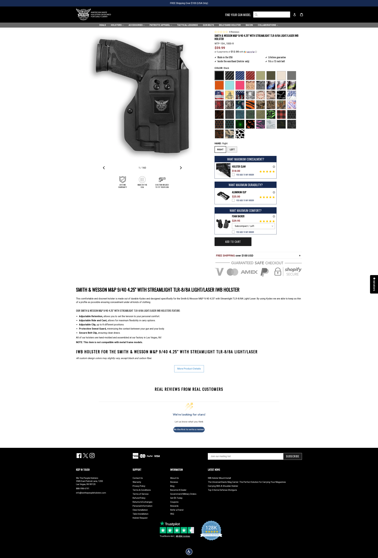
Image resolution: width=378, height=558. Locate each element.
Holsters (116, 25)
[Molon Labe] (250, 95)
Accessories (136, 25)
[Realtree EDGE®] (260, 104)
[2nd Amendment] (260, 85)
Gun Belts (208, 25)
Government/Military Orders (183, 494)
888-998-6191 (82, 488)
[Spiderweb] (240, 124)
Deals (102, 25)
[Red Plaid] (281, 114)
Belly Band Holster (230, 25)
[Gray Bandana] (291, 124)
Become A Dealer (178, 490)
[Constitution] (250, 85)
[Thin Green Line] (291, 85)
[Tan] (281, 75)
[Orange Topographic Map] (219, 114)
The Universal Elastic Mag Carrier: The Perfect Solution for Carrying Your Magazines (247, 482)
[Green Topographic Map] (250, 114)
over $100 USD (234, 255)
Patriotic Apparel (160, 25)
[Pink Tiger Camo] (260, 124)
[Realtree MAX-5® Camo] (271, 104)
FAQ (172, 514)
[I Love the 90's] (240, 104)
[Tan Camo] (271, 95)
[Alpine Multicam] (271, 124)
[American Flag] (219, 95)
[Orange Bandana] (219, 134)
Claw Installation (140, 510)
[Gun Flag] (240, 95)
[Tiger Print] (250, 104)
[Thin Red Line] (281, 85)
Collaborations (267, 25)
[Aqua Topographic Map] (240, 114)
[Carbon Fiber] (229, 75)
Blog (172, 486)
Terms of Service (141, 494)
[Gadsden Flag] (229, 95)
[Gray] (291, 75)
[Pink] (240, 85)
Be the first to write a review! (189, 429)
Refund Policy (139, 498)
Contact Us (138, 478)
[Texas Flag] (291, 95)
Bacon (249, 25)
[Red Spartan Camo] (219, 104)
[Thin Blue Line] (271, 85)
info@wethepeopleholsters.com (91, 493)
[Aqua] (229, 85)
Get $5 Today (176, 498)
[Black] (219, 75)
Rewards (174, 506)
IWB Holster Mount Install (219, 478)
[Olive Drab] (271, 75)
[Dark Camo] (281, 95)
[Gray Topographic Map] (229, 114)
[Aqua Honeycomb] (229, 124)
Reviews (174, 482)
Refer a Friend (176, 510)
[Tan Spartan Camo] (229, 104)
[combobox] (271, 15)
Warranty (137, 482)
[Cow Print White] (240, 134)
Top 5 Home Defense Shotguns (222, 490)
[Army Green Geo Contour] (260, 114)
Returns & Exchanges (142, 502)
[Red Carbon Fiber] (250, 75)
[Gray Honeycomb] (291, 114)
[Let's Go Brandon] (291, 104)
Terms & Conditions (142, 490)
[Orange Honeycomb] (219, 124)
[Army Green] (260, 75)
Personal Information (142, 506)
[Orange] (219, 85)
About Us (174, 478)
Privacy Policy (139, 486)
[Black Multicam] (281, 124)
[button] (258, 51)
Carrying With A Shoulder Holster (223, 486)
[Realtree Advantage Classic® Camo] (281, 104)
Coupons (174, 502)
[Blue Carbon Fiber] (240, 75)
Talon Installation (140, 514)
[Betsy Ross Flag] (260, 95)
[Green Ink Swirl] (271, 114)
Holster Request (140, 518)
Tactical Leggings (187, 25)
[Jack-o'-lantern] (250, 124)
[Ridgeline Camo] (229, 134)
